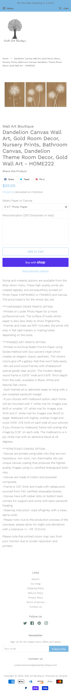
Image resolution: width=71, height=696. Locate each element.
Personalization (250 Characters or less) (28, 215)
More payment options (35, 270)
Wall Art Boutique (34, 676)
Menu (10, 8)
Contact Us (35, 606)
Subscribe (59, 649)
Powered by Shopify (56, 676)
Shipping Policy (35, 588)
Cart (66, 8)
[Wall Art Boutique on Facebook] (32, 623)
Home (5, 58)
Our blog (35, 583)
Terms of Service (35, 602)
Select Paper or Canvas (17, 200)
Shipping (7, 192)
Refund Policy (35, 593)
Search (35, 579)
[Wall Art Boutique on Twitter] (25, 623)
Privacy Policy (35, 597)
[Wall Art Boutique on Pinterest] (39, 623)
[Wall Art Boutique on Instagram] (46, 623)
